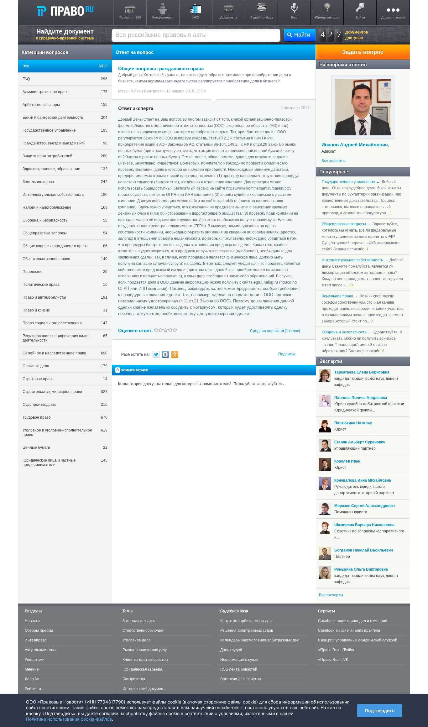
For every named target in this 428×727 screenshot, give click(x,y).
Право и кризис (65, 310)
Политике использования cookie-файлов (69, 719)
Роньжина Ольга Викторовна (361, 569)
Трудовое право (65, 417)
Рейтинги (33, 689)
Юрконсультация (327, 17)
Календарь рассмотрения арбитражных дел (259, 640)
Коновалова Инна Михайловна (362, 480)
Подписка (286, 354)
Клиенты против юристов (145, 659)
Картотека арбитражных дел (246, 621)
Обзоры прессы (39, 630)
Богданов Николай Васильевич (363, 550)
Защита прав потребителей (65, 156)
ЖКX (195, 17)
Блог (294, 17)
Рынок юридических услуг (145, 650)
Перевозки (65, 271)
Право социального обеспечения (65, 323)
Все (65, 66)
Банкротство (134, 679)
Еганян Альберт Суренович (359, 442)
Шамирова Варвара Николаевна (364, 525)
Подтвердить (379, 710)
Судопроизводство (65, 404)
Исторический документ (144, 689)
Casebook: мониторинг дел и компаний (352, 621)
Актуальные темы (40, 650)
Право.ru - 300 (130, 17)
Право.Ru (65, 10)
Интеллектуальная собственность (65, 194)
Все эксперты (333, 161)
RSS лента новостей (238, 669)
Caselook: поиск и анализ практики (349, 630)
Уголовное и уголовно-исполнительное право (65, 432)
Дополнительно (393, 17)
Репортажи (34, 659)
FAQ (65, 79)
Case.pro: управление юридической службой (357, 640)
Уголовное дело (137, 640)
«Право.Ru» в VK (333, 659)
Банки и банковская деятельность (65, 117)
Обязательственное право (65, 259)
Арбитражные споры (65, 104)
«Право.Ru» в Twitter (336, 650)
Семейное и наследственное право (65, 353)
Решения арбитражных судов (246, 630)
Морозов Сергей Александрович (364, 506)
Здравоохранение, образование (65, 169)
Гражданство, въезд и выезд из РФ (65, 143)
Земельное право (65, 182)
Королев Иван (347, 461)
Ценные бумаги (65, 447)
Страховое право (65, 379)
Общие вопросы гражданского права (65, 246)
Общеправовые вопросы (65, 233)
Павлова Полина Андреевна (360, 397)
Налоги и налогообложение (65, 207)
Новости (32, 621)
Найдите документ (65, 34)
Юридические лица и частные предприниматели (65, 462)
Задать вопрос (363, 52)
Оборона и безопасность (65, 220)
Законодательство (139, 621)
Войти (360, 17)
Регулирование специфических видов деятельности (65, 338)
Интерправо (36, 640)
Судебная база (261, 17)
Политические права (65, 284)
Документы (228, 17)
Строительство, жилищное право (65, 392)
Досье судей (231, 650)
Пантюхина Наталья (353, 423)
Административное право (65, 92)
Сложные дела (65, 366)
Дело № (32, 679)
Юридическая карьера (142, 669)
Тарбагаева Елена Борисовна (361, 372)
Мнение (32, 669)
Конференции (163, 17)
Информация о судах (239, 659)
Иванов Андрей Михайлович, (355, 144)
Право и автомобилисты (65, 297)
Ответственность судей (143, 630)
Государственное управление (65, 130)
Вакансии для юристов (240, 679)
